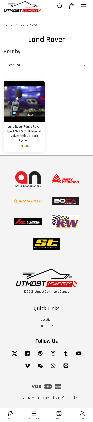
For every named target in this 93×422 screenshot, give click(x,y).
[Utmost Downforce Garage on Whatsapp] (53, 368)
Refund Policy (69, 398)
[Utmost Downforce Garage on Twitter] (14, 356)
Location (46, 320)
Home (8, 24)
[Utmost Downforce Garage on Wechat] (40, 368)
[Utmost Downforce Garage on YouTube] (78, 356)
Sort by (12, 51)
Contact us (46, 326)
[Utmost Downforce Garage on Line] (65, 368)
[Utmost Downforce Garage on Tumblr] (65, 356)
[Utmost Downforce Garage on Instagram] (53, 356)
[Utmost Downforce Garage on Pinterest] (40, 356)
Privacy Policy (48, 398)
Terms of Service (26, 398)
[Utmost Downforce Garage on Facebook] (27, 356)
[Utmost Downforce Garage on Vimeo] (27, 368)
